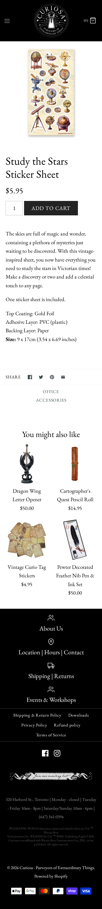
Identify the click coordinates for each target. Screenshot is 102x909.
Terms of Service (51, 735)
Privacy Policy (34, 725)
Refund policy (67, 725)
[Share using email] (63, 377)
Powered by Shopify (51, 876)
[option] (51, 92)
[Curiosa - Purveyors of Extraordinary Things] (51, 20)
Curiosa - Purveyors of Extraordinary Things (57, 868)
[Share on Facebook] (30, 377)
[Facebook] (45, 753)
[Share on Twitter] (41, 377)
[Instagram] (57, 753)
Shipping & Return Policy (37, 715)
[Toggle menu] (7, 20)
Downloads (78, 715)
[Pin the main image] (52, 377)
